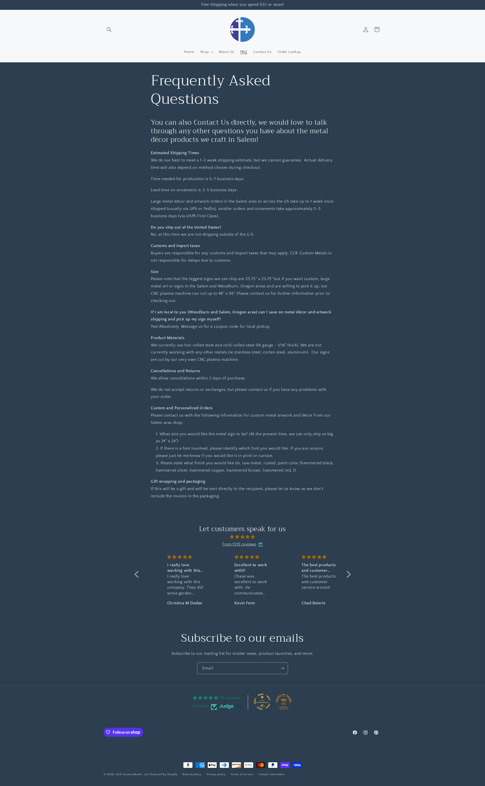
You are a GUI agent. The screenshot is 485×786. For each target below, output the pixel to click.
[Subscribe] (282, 668)
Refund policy (191, 774)
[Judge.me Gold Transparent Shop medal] (262, 702)
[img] (243, 537)
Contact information (271, 774)
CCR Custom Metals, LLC (132, 774)
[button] (109, 29)
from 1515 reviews (239, 544)
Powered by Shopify (164, 774)
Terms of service (242, 774)
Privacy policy (216, 774)
